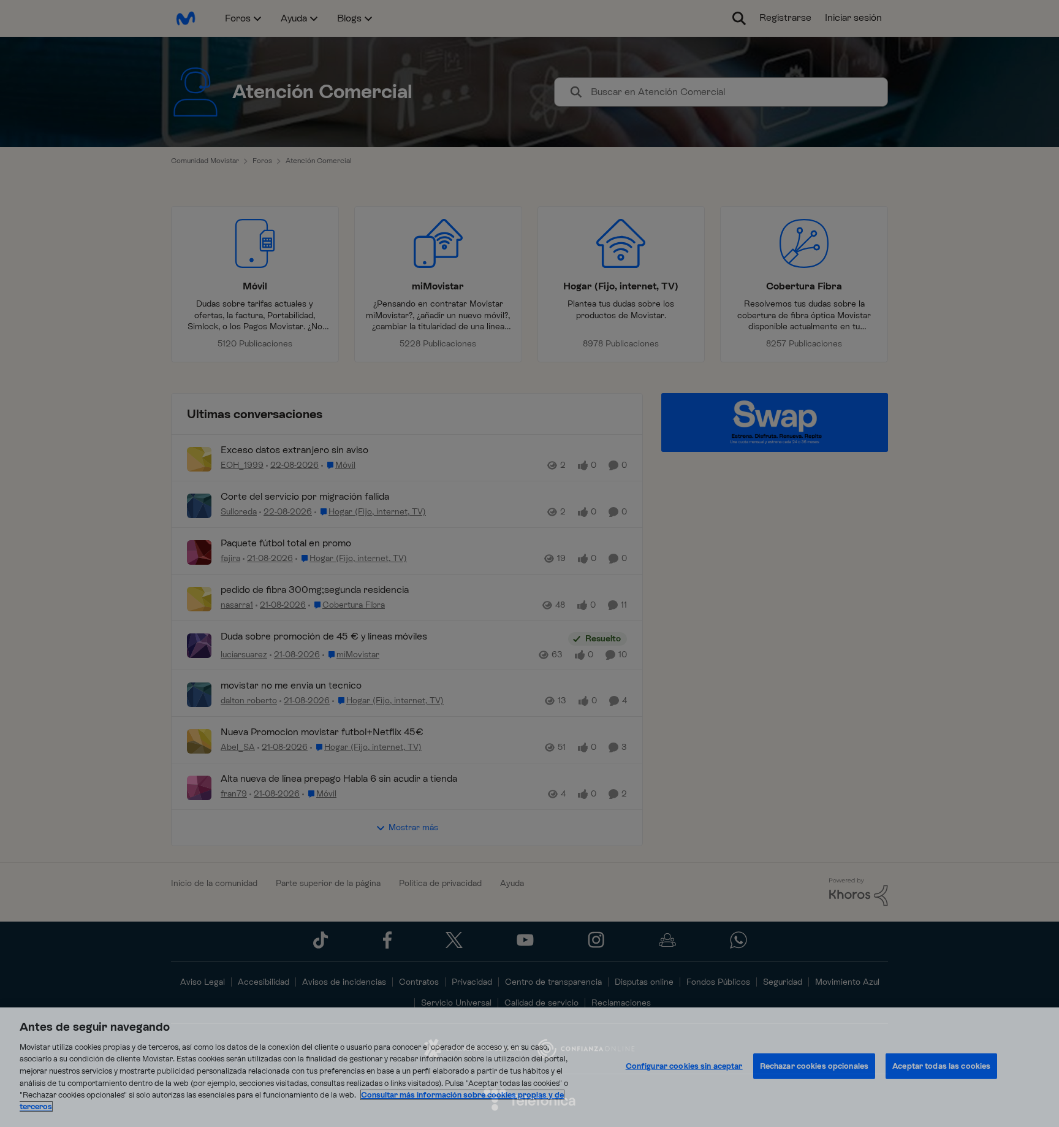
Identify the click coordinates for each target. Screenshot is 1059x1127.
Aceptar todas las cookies (941, 1066)
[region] (529, 1067)
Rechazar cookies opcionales (814, 1066)
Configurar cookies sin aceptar (684, 1066)
